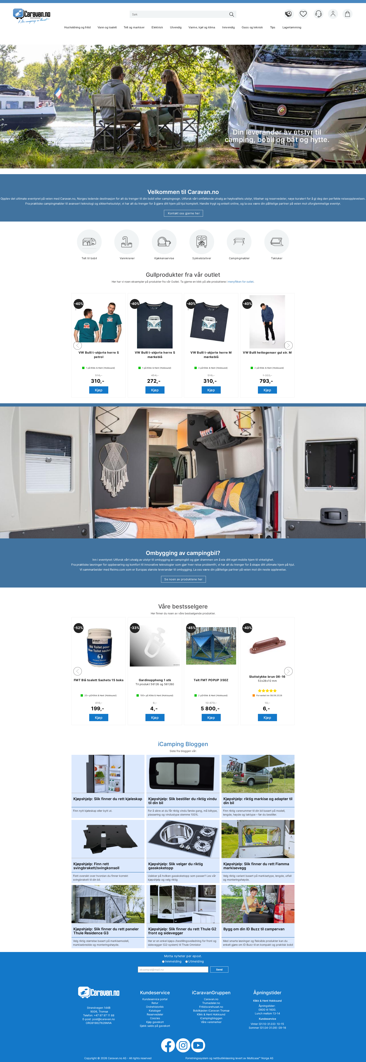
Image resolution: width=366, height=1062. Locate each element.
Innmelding (173, 961)
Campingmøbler (239, 258)
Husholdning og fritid (77, 27)
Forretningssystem (196, 1058)
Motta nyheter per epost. (183, 956)
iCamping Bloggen (183, 744)
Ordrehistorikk (155, 1006)
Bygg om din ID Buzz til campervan (254, 929)
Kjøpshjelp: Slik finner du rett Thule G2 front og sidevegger (182, 931)
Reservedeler (155, 1014)
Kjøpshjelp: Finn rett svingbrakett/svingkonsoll (96, 866)
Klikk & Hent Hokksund (211, 1014)
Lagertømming (292, 27)
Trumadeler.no (211, 1003)
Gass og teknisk (252, 27)
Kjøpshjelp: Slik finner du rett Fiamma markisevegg (256, 866)
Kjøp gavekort (155, 1022)
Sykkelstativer (201, 258)
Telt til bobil (89, 258)
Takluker (276, 258)
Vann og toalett (107, 27)
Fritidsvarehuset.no (211, 1006)
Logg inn (333, 15)
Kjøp (99, 390)
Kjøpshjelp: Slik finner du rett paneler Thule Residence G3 (106, 931)
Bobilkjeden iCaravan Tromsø (211, 1010)
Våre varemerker (211, 1022)
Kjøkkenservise (164, 258)
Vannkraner (127, 258)
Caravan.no (211, 999)
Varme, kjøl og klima (202, 27)
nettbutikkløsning (224, 1058)
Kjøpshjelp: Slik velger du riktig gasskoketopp (175, 866)
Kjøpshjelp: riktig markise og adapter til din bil (257, 801)
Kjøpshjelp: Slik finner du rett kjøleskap (107, 799)
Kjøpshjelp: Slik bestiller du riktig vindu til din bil (182, 801)
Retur (155, 1003)
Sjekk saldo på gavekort (155, 1025)
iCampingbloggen (211, 1018)
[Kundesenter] (318, 14)
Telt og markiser (134, 27)
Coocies (155, 1018)
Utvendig (175, 27)
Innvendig (228, 27)
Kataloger (155, 1010)
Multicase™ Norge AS (260, 1058)
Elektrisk (157, 27)
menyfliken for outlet (241, 281)
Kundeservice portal (154, 999)
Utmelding (196, 961)
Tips (272, 27)
